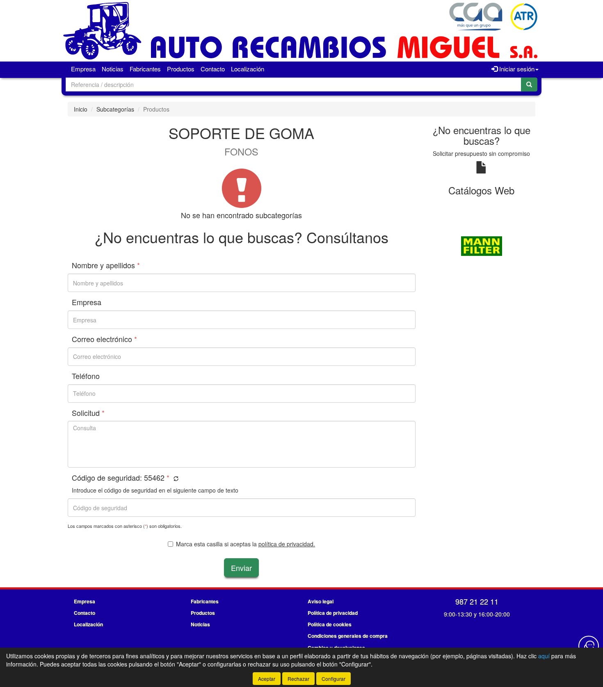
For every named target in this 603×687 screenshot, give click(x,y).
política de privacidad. (286, 544)
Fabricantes (145, 68)
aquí (544, 656)
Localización (247, 68)
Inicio (80, 109)
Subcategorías (115, 109)
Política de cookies (330, 624)
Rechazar (298, 678)
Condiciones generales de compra (348, 635)
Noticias (112, 68)
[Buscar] (529, 84)
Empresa (83, 68)
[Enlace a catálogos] (482, 245)
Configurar (333, 678)
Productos (180, 68)
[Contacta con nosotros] (588, 646)
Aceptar (266, 678)
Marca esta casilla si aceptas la (245, 544)
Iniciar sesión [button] (516, 68)
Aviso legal (320, 601)
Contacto (213, 68)
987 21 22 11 (476, 601)
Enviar (241, 567)
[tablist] (482, 245)
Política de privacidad (333, 612)
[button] (174, 478)
